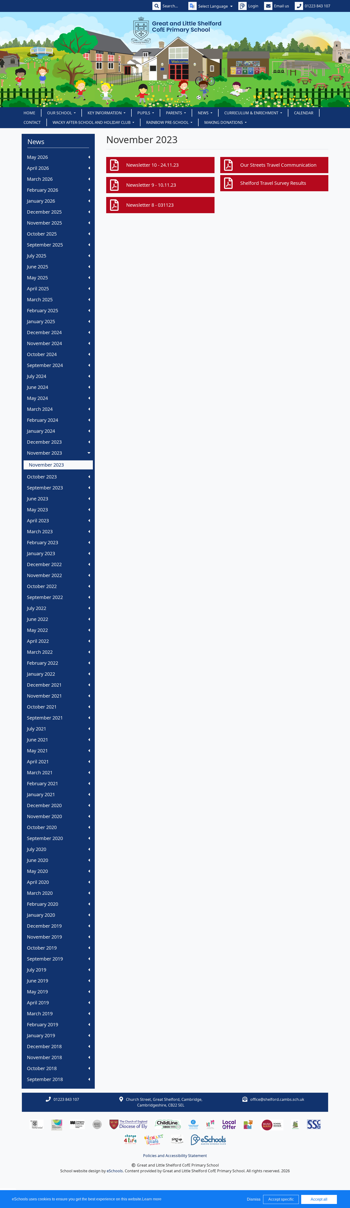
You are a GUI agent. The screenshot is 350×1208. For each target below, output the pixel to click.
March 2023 (40, 531)
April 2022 (38, 641)
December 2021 (44, 685)
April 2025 (38, 288)
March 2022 (40, 652)
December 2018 (44, 1046)
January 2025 (41, 321)
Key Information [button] (105, 113)
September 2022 (45, 597)
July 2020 (36, 849)
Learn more (151, 1199)
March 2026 (40, 179)
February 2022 (42, 663)
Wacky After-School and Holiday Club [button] (92, 122)
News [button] (204, 113)
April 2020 (38, 882)
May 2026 (37, 157)
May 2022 (37, 630)
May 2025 (37, 277)
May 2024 (37, 398)
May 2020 (37, 871)
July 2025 (36, 255)
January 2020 (41, 915)
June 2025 (37, 266)
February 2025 (42, 310)
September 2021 (45, 718)
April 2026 (38, 168)
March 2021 (40, 772)
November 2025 (44, 223)
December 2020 (44, 805)
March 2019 (40, 1013)
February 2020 (42, 904)
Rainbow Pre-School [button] (168, 122)
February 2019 (42, 1024)
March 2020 (40, 893)
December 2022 (44, 564)
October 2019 (42, 948)
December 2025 (44, 212)
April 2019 (38, 1002)
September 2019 (45, 959)
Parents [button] (174, 113)
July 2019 (36, 969)
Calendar (303, 113)
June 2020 (37, 860)
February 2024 (42, 420)
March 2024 (40, 409)
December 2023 (44, 442)
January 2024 (41, 431)
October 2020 (42, 827)
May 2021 (37, 750)
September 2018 (45, 1079)
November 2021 (44, 696)
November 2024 (44, 343)
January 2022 (41, 674)
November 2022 (44, 575)
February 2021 (42, 783)
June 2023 (37, 498)
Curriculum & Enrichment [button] (251, 113)
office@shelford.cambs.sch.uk (277, 1099)
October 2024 (42, 354)
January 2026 (41, 201)
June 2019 (37, 980)
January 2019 (41, 1035)
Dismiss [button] (253, 1199)
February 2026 (42, 190)
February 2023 (42, 542)
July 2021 (36, 728)
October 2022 (42, 586)
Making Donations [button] (224, 122)
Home (29, 113)
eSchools (115, 1170)
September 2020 (45, 838)
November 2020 (44, 816)
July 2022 (36, 608)
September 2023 (45, 487)
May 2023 (37, 509)
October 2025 (42, 234)
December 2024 (44, 332)
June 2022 (37, 619)
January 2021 (41, 794)
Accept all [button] (319, 1199)
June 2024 (37, 387)
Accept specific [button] (281, 1199)
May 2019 (37, 991)
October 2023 (42, 476)
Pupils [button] (144, 113)
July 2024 (36, 376)
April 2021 (38, 761)
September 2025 (45, 245)
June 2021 (37, 739)
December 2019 (44, 926)
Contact (32, 122)
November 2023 (44, 453)
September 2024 (45, 365)
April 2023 (38, 520)
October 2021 (42, 707)
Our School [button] (60, 113)
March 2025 (40, 299)
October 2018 (42, 1068)
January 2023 (41, 553)
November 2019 (44, 937)
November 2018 (44, 1057)
